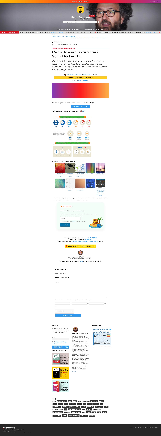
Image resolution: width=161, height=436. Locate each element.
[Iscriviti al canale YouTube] (81, 80)
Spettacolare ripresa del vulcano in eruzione (100, 174)
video (104, 412)
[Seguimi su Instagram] (79, 80)
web (64, 415)
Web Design (73, 415)
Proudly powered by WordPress (8, 432)
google (96, 404)
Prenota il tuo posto (42, 32)
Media (97, 406)
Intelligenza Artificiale (97, 29)
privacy (73, 221)
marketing (90, 406)
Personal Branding (85, 29)
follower (79, 404)
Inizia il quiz (65, 224)
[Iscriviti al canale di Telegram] (3, 431)
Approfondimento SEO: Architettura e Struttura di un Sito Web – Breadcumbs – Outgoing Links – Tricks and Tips (100, 192)
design (60, 404)
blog (54, 401)
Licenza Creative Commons (28, 432)
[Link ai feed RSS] (87, 80)
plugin (106, 406)
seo (65, 409)
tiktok (88, 412)
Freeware (89, 404)
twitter (93, 412)
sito (84, 409)
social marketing (57, 412)
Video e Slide (57, 415)
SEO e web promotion (74, 409)
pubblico (55, 409)
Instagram (65, 406)
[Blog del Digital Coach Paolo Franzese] (80, 13)
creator (54, 404)
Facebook (73, 404)
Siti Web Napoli (90, 173)
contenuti (94, 401)
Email (53, 337)
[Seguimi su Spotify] (84, 80)
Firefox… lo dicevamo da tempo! (70, 189)
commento (88, 239)
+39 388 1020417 (155, 1)
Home (53, 34)
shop (81, 261)
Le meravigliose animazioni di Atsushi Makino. (70, 175)
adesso (74, 371)
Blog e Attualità (61, 401)
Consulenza (152, 427)
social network (76, 412)
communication (85, 401)
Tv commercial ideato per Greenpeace (80, 189)
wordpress (92, 415)
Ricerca (60, 409)
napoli (101, 406)
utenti (99, 412)
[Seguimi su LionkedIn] (83, 80)
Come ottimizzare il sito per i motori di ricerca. (64, 36)
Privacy (130, 427)
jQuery (83, 406)
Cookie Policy (135, 427)
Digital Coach (60, 29)
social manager (96, 409)
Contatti (143, 427)
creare (101, 401)
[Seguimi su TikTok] (82, 80)
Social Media (75, 29)
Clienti (139, 427)
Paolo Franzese (70, 74)
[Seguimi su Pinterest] (86, 80)
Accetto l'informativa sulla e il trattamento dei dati (73, 221)
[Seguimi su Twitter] (85, 80)
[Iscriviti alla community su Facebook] (78, 80)
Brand (69, 401)
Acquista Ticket (136, 32)
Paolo (80, 17)
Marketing (68, 29)
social (89, 409)
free (84, 404)
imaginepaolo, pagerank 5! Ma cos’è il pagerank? (60, 175)
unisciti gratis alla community (89, 241)
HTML (102, 404)
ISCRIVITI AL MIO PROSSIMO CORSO (81, 246)
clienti (75, 401)
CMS (79, 401)
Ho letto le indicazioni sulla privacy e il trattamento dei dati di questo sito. (59, 342)
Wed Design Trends (90, 188)
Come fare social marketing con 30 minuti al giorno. (80, 175)
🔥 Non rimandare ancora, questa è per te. (81, 77)
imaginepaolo (57, 406)
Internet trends (74, 406)
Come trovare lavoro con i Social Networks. (67, 44)
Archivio (156, 427)
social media (67, 412)
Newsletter (147, 427)
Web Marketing (84, 415)
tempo (83, 412)
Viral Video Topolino (60, 188)
